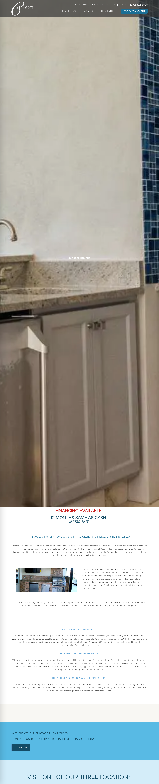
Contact (123, 5)
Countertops (107, 11)
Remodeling (69, 11)
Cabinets (88, 11)
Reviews (95, 5)
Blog (114, 5)
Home (77, 5)
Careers (105, 5)
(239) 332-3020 (139, 4)
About (86, 5)
